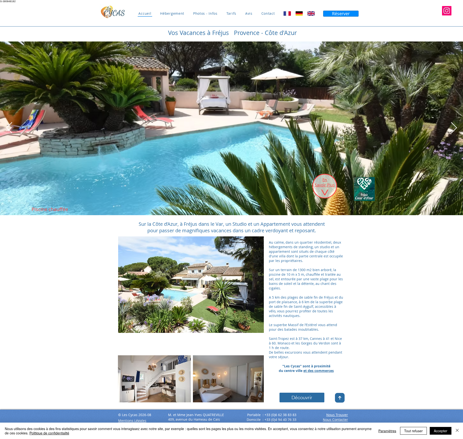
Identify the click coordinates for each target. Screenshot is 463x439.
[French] (287, 13)
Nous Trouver (337, 414)
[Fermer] (457, 430)
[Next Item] (453, 128)
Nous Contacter (335, 419)
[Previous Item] (9, 128)
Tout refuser (413, 430)
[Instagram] (446, 10)
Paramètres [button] (387, 430)
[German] (299, 13)
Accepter (440, 430)
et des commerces (318, 370)
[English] (311, 13)
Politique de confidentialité (49, 433)
